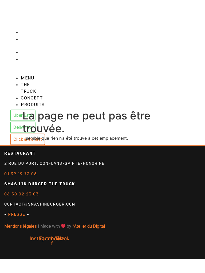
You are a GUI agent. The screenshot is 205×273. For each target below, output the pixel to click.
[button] (22, 65)
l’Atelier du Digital (88, 226)
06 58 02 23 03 (21, 194)
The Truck (28, 42)
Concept (33, 52)
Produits (34, 59)
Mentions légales (20, 226)
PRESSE (16, 214)
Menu (29, 32)
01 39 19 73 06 (20, 174)
